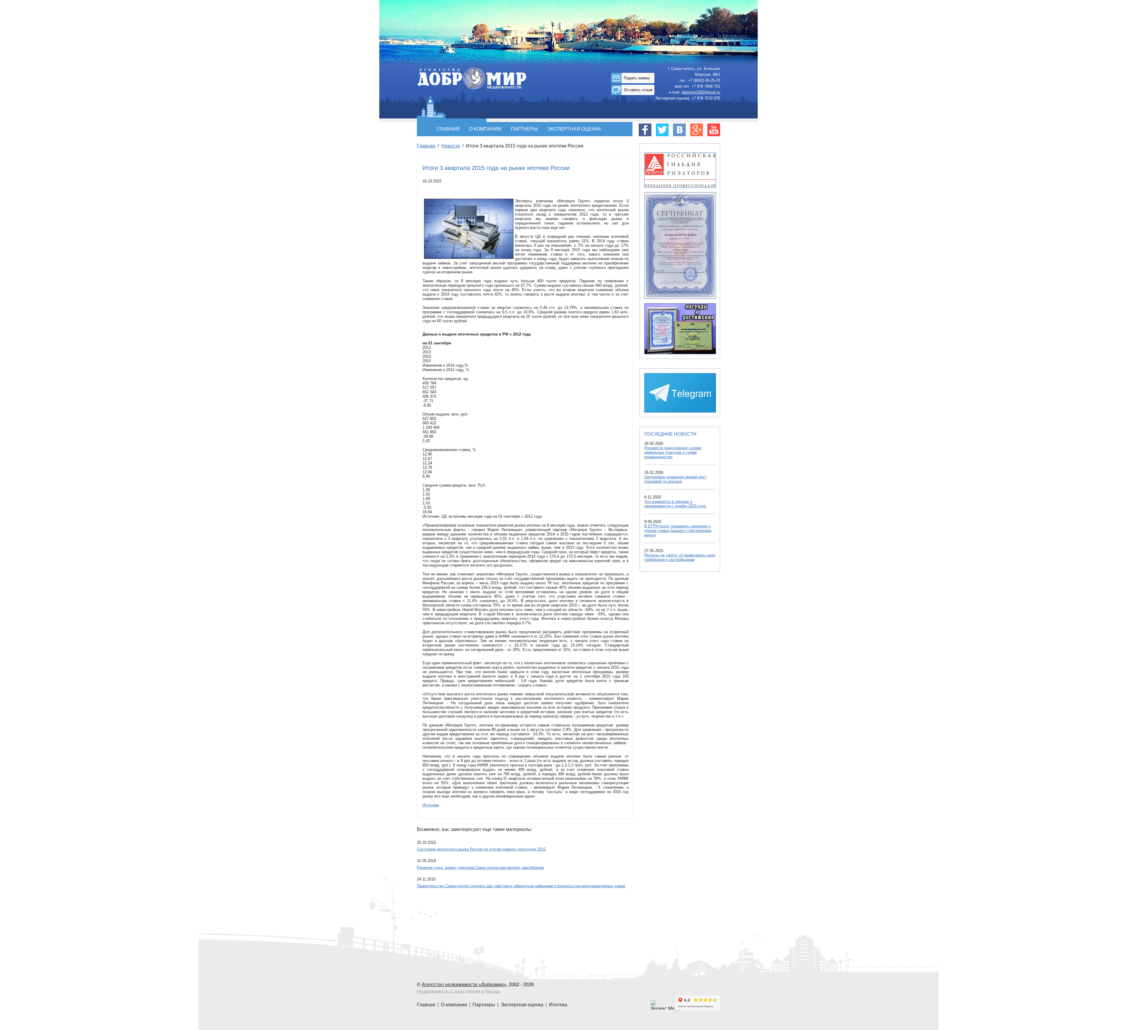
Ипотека (558, 1004)
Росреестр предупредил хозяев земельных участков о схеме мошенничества (672, 452)
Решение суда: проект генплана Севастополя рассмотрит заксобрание (480, 867)
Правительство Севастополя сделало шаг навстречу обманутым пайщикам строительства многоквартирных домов (521, 886)
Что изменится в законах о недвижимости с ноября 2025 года (675, 503)
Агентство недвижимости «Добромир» (464, 984)
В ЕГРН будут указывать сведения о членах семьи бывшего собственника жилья (677, 530)
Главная (448, 128)
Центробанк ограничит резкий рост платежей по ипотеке (675, 479)
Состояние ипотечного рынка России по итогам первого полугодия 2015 (481, 849)
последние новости (670, 434)
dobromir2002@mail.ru (701, 92)
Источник (431, 805)
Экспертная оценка (574, 128)
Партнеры (524, 128)
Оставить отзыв (638, 90)
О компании (485, 128)
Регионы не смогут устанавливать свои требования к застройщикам (679, 557)
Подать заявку (637, 78)
